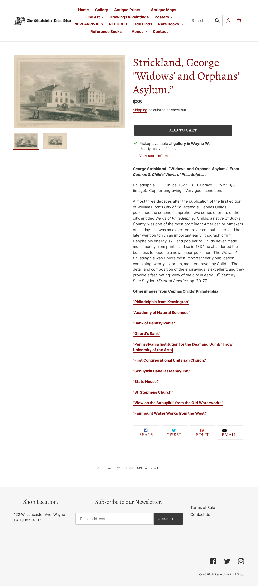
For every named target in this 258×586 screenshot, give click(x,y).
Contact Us (200, 514)
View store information (157, 156)
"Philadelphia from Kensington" (161, 301)
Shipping (140, 110)
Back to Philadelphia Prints (133, 468)
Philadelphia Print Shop (227, 574)
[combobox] (205, 20)
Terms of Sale (202, 507)
